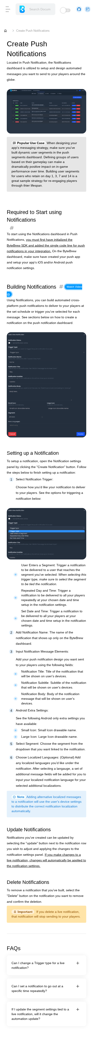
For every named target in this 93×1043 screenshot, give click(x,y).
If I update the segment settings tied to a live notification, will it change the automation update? (40, 1014)
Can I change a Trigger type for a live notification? (38, 965)
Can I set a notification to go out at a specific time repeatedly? (37, 988)
